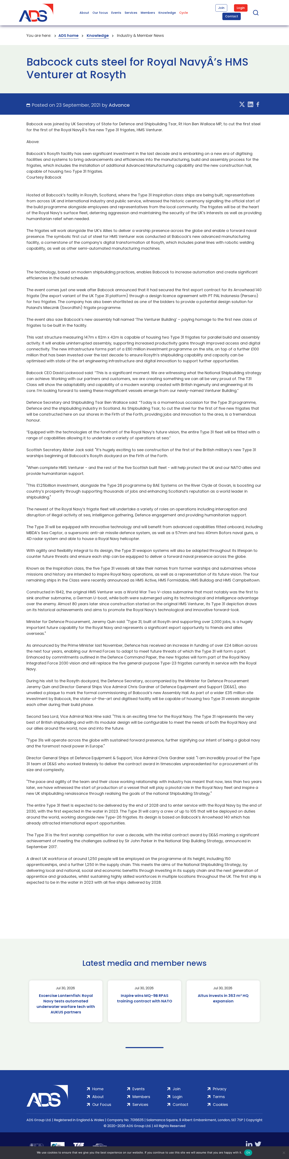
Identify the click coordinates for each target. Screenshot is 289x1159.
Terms (219, 1096)
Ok (248, 1152)
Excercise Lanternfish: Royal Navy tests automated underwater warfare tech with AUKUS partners (66, 1004)
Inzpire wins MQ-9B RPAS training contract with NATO (144, 998)
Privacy (219, 1088)
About (84, 13)
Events (116, 13)
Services (131, 13)
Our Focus (101, 1104)
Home (97, 1088)
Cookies (220, 1104)
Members (148, 13)
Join (221, 8)
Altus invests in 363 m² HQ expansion (223, 998)
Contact (231, 16)
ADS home (68, 35)
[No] (284, 1153)
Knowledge (167, 13)
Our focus (100, 13)
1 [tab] (144, 1047)
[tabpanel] (65, 1001)
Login (241, 8)
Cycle (183, 13)
